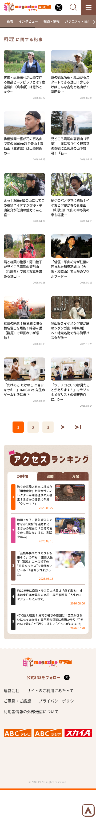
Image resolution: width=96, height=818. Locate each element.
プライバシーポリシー (58, 700)
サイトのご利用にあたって (50, 690)
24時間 (22, 476)
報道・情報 (51, 21)
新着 (10, 21)
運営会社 (11, 690)
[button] (92, 22)
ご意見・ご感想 (17, 700)
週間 (50, 476)
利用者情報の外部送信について (31, 711)
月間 (75, 476)
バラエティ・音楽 (77, 21)
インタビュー (28, 21)
